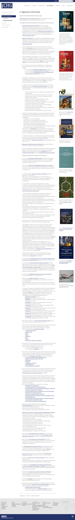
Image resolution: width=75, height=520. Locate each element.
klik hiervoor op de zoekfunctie (45, 31)
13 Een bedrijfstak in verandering (32, 366)
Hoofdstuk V (28, 308)
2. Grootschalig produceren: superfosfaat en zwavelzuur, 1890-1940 (40, 388)
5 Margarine (27, 336)
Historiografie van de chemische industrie (39, 262)
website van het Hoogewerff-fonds (44, 248)
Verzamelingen (45, 506)
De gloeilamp (36, 349)
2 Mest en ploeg (28, 332)
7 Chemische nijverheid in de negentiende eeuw (35, 357)
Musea (44, 505)
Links (63, 5)
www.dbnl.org (44, 151)
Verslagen (24, 505)
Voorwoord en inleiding (30, 296)
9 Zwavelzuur (28, 360)
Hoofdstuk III (28, 302)
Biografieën (4, 23)
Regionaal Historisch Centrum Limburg (32, 446)
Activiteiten (41, 5)
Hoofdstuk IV (28, 305)
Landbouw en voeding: (39, 329)
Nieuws (34, 5)
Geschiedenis (50, 5)
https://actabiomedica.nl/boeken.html (30, 190)
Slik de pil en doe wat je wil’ (37, 140)
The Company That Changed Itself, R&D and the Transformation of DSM (65, 262)
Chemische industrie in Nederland (39, 174)
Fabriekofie (29, 478)
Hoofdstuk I (27, 298)
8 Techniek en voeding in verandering (33, 340)
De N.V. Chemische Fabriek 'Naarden (43, 320)
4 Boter (26, 334)
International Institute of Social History (30, 25)
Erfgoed (58, 5)
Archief (3, 505)
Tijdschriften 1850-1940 (27, 38)
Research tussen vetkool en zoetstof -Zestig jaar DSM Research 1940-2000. (38, 412)
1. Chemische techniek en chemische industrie (35, 387)
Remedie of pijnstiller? (33, 278)
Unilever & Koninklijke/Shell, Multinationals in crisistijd (40, 165)
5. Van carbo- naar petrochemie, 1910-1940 (34, 394)
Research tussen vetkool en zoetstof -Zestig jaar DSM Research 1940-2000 (66, 229)
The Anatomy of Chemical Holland (39, 86)
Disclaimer (4, 508)
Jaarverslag (4, 504)
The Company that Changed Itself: (36, 439)
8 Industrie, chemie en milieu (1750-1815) (34, 358)
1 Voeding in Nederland (30, 330)
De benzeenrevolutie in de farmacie (36, 433)
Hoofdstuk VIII (28, 316)
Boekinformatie (5, 27)
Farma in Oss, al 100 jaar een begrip (36, 457)
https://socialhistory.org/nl (28, 35)
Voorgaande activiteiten (27, 504)
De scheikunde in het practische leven (46, 152)
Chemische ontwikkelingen (7, 14)
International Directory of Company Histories (29, 18)
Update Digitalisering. (27, 44)
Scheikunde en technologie (28, 152)
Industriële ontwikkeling (7, 16)
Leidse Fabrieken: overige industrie (32, 487)
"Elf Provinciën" (29, 48)
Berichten (14, 505)
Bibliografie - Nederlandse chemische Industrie (32, 144)
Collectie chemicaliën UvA (48, 507)
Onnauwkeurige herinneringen (35, 158)
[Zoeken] (72, 1)
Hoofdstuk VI (28, 310)
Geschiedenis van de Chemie (7, 12)
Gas (36, 347)
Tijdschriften (55, 505)
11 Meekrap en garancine (30, 363)
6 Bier (26, 337)
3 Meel (26, 333)
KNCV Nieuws (14, 506)
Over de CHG (27, 5)
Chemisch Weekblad (6, 25)
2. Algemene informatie (7, 20)
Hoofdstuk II (27, 299)
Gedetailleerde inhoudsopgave (32, 385)
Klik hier (41, 61)
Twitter (72, 516)
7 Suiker (27, 339)
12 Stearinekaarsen (29, 364)
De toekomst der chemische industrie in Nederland (40, 471)
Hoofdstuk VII (28, 313)
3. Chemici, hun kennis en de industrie (33, 390)
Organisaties (55, 504)
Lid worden (70, 5)
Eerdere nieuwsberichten (16, 504)
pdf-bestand (33, 128)
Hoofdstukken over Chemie (35, 356)
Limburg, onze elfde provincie (39, 69)
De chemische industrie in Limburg (41, 70)
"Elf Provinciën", (70, 112)
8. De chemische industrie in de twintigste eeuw (35, 401)
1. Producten (5, 18)
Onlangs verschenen (42, 488)
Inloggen (55, 1)
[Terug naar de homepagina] (8, 5)
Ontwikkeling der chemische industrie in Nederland (40, 274)
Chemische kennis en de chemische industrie (32, 373)
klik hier (30, 292)
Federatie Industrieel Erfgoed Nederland (41, 484)
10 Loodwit (27, 361)
